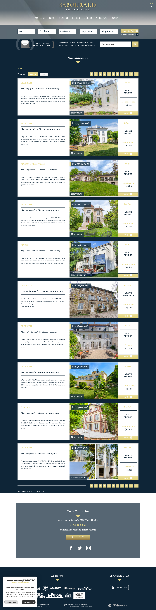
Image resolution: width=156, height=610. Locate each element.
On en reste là (28, 579)
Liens (44, 606)
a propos (101, 18)
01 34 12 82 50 (78, 525)
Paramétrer (11, 602)
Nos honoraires (38, 606)
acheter (40, 18)
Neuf (52, 18)
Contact (116, 18)
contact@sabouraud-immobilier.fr (78, 530)
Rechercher (130, 31)
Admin (48, 606)
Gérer (88, 18)
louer (76, 18)
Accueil (20, 68)
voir (126, 113)
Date (43, 74)
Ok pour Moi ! (29, 602)
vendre (64, 18)
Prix (32, 74)
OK (135, 44)
